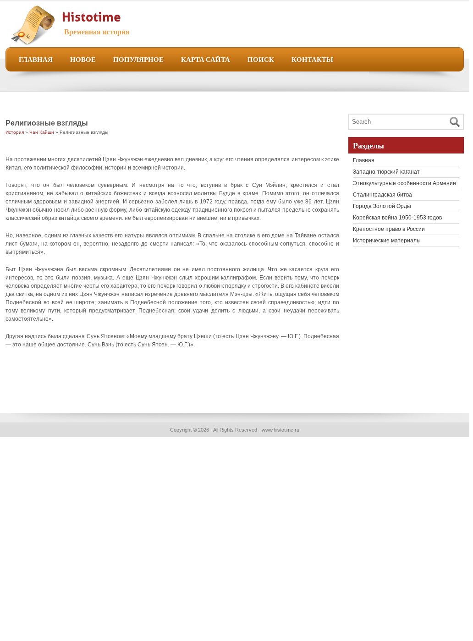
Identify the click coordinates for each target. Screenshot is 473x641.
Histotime (91, 15)
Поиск (261, 58)
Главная (36, 58)
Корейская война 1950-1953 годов (397, 217)
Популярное (138, 58)
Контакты (312, 58)
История (15, 132)
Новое (83, 58)
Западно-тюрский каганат (386, 172)
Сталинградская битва (382, 195)
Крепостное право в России (389, 229)
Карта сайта (205, 58)
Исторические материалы (387, 240)
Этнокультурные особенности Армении (404, 183)
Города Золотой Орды (382, 206)
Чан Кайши (41, 132)
